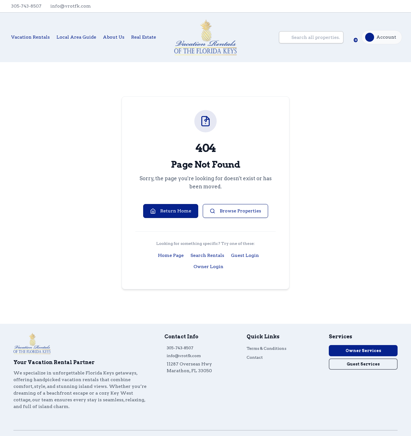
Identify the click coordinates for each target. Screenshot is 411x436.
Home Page (171, 255)
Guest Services (363, 364)
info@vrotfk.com (184, 355)
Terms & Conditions (266, 348)
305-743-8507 (180, 348)
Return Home (175, 211)
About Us (113, 37)
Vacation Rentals (30, 37)
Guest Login (245, 255)
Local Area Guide (76, 37)
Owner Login (208, 266)
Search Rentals (207, 255)
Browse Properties (240, 211)
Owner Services (363, 350)
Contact (255, 357)
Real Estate (143, 37)
